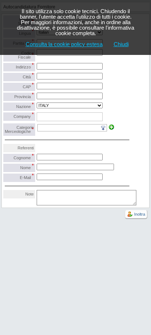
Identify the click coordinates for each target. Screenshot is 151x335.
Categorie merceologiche (19, 129)
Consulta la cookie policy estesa (64, 44)
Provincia (24, 96)
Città (28, 76)
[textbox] (39, 117)
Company (24, 115)
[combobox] (70, 116)
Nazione (25, 106)
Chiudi (121, 44)
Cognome (24, 157)
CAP (28, 86)
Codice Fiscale (26, 55)
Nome (27, 167)
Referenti (26, 148)
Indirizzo (25, 66)
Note (29, 194)
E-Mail (27, 177)
